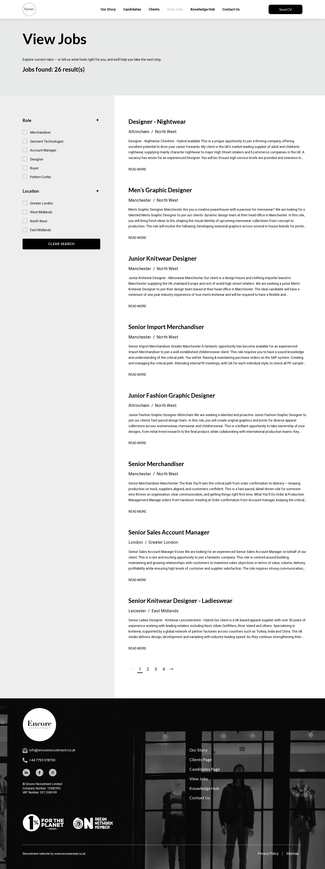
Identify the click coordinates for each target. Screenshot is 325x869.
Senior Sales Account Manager (169, 532)
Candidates (132, 9)
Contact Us (231, 9)
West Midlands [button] (41, 212)
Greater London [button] (41, 203)
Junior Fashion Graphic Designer (171, 395)
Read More (137, 169)
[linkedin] (26, 772)
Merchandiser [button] (40, 132)
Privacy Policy (268, 853)
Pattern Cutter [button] (40, 177)
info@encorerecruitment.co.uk (52, 750)
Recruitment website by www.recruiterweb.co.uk (54, 853)
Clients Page (200, 759)
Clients (154, 9)
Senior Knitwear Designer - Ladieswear (180, 600)
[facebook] (39, 772)
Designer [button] (36, 159)
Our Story (108, 9)
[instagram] (52, 772)
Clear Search (61, 244)
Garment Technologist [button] (46, 141)
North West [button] (38, 221)
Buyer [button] (34, 168)
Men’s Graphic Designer (160, 190)
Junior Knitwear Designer (162, 258)
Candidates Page (204, 769)
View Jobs (175, 9)
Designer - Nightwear (157, 121)
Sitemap (292, 853)
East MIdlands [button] (40, 230)
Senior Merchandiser (156, 463)
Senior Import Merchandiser (166, 326)
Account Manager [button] (43, 150)
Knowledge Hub (203, 9)
